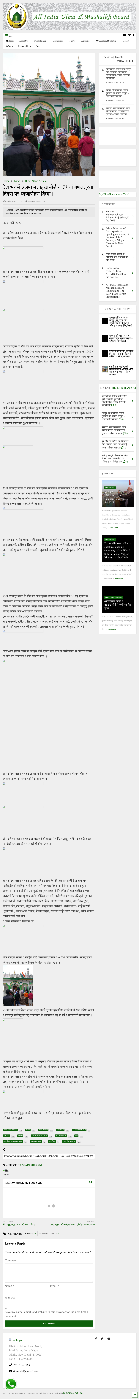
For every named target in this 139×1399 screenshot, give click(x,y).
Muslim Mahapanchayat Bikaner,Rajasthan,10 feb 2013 (116, 497)
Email (54, 1286)
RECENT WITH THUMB (117, 309)
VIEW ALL (124, 61)
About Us (23, 40)
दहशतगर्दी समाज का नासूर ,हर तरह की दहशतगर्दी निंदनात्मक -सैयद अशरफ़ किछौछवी (120, 322)
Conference (58, 40)
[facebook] (133, 35)
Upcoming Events (112, 57)
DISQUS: (55, 1233)
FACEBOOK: (43, 1233)
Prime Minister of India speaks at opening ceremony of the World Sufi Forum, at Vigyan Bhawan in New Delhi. (117, 551)
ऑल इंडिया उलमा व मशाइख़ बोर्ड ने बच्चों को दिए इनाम (117, 605)
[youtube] (124, 35)
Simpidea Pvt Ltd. (73, 1393)
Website (10, 1298)
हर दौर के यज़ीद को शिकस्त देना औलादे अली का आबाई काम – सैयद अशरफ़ (121, 371)
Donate (39, 46)
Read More (114, 527)
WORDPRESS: (30, 1233)
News (72, 40)
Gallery (126, 40)
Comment (11, 1260)
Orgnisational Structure (106, 40)
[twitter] (129, 35)
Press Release (40, 40)
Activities (85, 40)
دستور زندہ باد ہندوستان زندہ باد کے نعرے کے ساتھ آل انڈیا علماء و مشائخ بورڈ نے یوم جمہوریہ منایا (73, 1224)
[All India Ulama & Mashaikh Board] (69, 29)
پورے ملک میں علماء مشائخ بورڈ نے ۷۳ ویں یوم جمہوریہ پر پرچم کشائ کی (19, 1224)
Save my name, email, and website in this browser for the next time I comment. (46, 1314)
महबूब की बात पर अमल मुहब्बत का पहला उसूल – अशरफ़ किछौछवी (121, 338)
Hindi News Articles (114, 597)
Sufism (8, 46)
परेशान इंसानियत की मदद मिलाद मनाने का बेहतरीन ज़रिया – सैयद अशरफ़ (121, 353)
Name (9, 1286)
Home (11, 40)
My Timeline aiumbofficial (114, 194)
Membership (23, 46)
